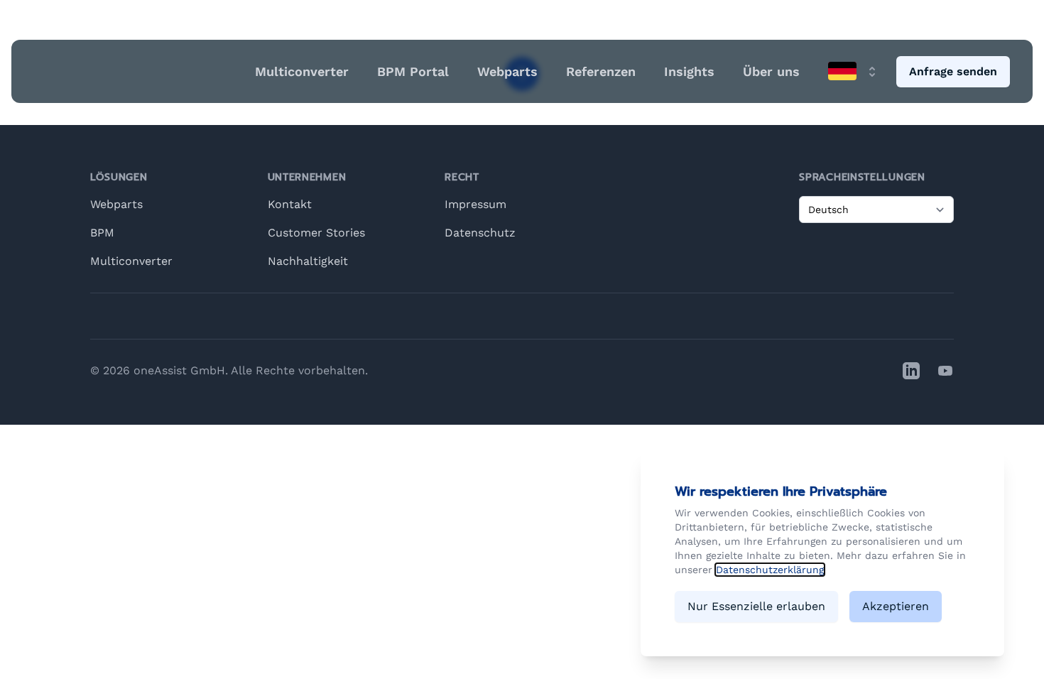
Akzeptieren (895, 606)
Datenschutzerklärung (770, 569)
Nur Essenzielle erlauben (756, 606)
